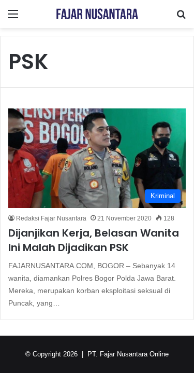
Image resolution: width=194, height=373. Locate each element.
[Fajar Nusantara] (97, 14)
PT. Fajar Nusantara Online (128, 354)
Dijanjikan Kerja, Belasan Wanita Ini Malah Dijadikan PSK (93, 240)
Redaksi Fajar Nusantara (51, 218)
